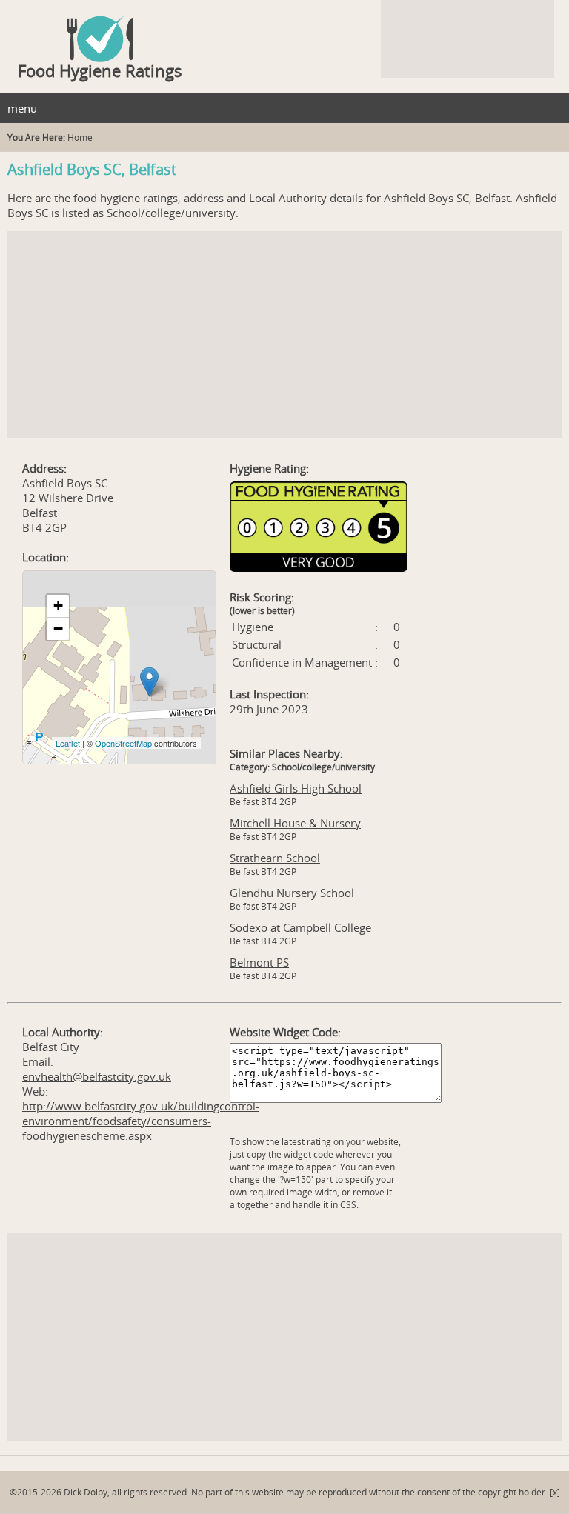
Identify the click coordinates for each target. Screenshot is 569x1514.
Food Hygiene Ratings (100, 70)
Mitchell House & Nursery (295, 823)
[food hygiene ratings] (284, 31)
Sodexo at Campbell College (300, 927)
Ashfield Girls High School (296, 788)
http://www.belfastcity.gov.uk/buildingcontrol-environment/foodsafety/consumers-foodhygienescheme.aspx (140, 1120)
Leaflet (68, 743)
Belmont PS (259, 962)
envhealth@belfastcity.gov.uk (96, 1076)
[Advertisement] (284, 334)
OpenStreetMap (123, 743)
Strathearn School (275, 857)
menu (22, 108)
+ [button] (58, 605)
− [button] (58, 628)
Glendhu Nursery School (292, 892)
